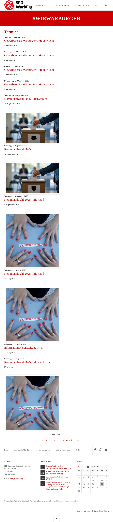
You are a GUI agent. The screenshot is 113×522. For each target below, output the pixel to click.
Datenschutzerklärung (101, 511)
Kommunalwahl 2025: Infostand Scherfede (30, 362)
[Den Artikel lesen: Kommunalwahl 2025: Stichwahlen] (32, 128)
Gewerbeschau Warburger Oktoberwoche (29, 40)
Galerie (78, 450)
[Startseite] (106, 450)
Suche (79, 511)
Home (6, 450)
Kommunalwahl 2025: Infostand (24, 199)
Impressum (87, 511)
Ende (77, 440)
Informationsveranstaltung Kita (23, 347)
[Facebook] (95, 450)
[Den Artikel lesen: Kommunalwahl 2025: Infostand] (32, 240)
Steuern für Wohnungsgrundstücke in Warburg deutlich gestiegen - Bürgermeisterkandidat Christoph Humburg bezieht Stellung (59, 485)
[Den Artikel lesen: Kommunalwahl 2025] (32, 178)
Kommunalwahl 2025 (17, 149)
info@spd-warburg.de (17, 478)
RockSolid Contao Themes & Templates (64, 501)
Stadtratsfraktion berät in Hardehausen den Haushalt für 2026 (58, 467)
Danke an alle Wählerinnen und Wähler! (57, 478)
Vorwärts (66, 440)
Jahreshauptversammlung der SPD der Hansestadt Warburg (58, 473)
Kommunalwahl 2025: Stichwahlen (26, 98)
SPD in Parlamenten (63, 450)
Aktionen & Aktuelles (22, 450)
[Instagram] (100, 450)
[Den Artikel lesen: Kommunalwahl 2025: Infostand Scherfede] (32, 403)
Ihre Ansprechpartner (43, 450)
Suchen (106, 5)
